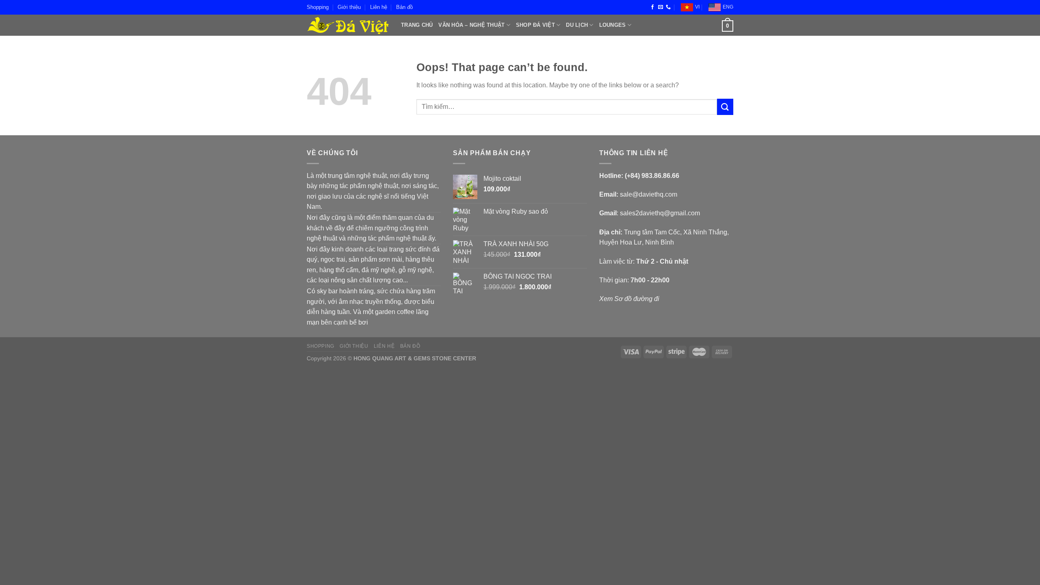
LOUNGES (612, 25)
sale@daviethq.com (648, 194)
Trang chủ (417, 25)
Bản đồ (404, 7)
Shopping (318, 7)
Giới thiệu (349, 7)
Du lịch (577, 25)
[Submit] (725, 107)
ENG (728, 7)
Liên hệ (378, 7)
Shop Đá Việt (535, 25)
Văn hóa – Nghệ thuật (471, 25)
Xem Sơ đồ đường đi (629, 298)
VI (697, 7)
